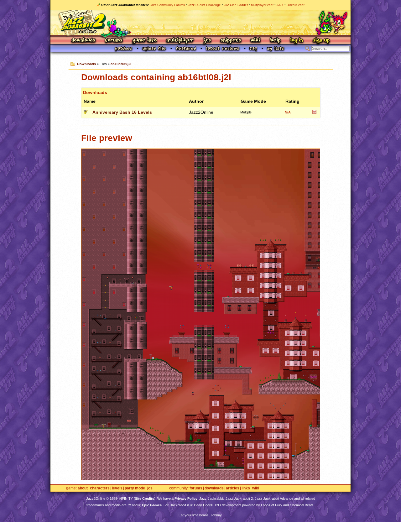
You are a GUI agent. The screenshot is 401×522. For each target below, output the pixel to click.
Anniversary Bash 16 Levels (122, 112)
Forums (114, 40)
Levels (117, 488)
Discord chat (296, 5)
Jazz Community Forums (167, 5)
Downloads (83, 40)
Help (275, 40)
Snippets (231, 40)
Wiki (255, 40)
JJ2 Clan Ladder (236, 5)
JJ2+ (280, 5)
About (83, 488)
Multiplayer (180, 40)
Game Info (144, 40)
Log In (296, 40)
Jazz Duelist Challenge (204, 5)
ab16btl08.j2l (121, 64)
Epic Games (152, 505)
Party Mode (135, 488)
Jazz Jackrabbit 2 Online (200, 22)
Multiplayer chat (262, 5)
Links (246, 488)
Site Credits (144, 498)
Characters (100, 488)
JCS (207, 40)
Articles (232, 488)
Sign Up (321, 40)
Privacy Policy (185, 498)
